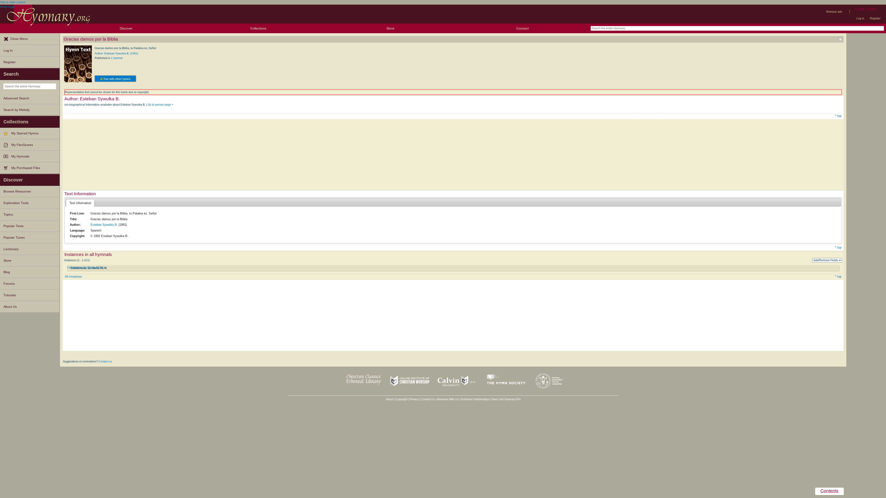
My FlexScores (22, 145)
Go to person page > (160, 104)
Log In (8, 50)
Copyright (401, 399)
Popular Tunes (14, 237)
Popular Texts (13, 226)
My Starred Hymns (25, 133)
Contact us (105, 361)
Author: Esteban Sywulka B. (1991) (116, 53)
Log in (860, 18)
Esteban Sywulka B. (104, 224)
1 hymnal (117, 58)
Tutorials (9, 295)
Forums (9, 283)
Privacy (414, 399)
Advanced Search (16, 98)
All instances (73, 276)
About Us (10, 306)
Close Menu (19, 39)
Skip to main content (12, 2)
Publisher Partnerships (475, 399)
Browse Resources (17, 191)
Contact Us (428, 399)
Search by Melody (16, 110)
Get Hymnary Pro (510, 399)
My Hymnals (20, 156)
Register (875, 18)
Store (390, 28)
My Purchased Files (25, 168)
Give (494, 399)
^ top (838, 116)
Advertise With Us (448, 399)
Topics (8, 214)
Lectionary (11, 249)
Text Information (80, 203)
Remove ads (834, 11)
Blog (6, 272)
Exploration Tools (16, 203)
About (389, 399)
